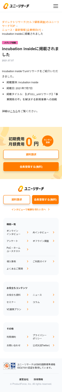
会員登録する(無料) (31, 167)
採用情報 (38, 379)
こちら (14, 111)
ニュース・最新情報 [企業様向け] (21, 30)
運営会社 (23, 379)
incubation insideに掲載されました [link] (22, 34)
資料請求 (31, 154)
